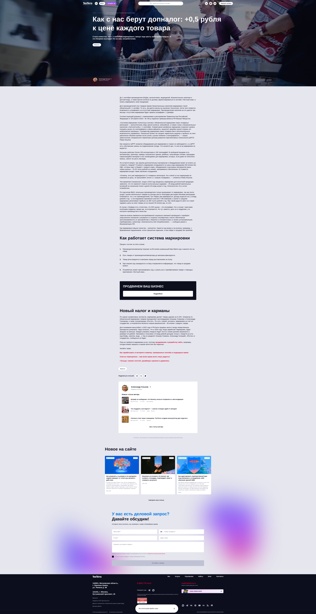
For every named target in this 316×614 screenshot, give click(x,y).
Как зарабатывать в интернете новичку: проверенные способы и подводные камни (154, 352)
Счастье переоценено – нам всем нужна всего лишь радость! (145, 357)
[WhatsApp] (145, 375)
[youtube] (199, 605)
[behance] (203, 605)
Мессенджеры (150, 401)
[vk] (191, 605)
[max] (210, 3)
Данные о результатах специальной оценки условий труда (108, 603)
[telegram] (214, 3)
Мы (169, 576)
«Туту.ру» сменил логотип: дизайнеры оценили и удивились (144, 361)
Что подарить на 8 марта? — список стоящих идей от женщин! (154, 409)
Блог (209, 576)
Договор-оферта (97, 606)
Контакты (219, 576)
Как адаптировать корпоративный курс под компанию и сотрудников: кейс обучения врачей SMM (192, 478)
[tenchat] (211, 605)
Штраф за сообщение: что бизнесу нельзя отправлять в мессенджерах (157, 399)
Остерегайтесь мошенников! (116, 612)
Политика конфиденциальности (100, 612)
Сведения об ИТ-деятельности (101, 600)
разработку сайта (175, 342)
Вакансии (95, 598)
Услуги (177, 576)
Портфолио (189, 576)
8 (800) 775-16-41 (144, 583)
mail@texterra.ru (189, 583)
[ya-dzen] (195, 605)
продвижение (160, 342)
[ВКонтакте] (141, 375)
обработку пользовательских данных (156, 553)
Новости (122, 368)
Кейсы (179, 492)
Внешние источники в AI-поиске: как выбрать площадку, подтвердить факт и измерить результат (157, 478)
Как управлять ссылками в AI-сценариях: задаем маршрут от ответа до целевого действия (121, 478)
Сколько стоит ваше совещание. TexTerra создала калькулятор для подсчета (159, 418)
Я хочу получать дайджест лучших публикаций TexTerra (130, 556)
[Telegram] (136, 375)
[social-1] (207, 605)
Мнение (153, 411)
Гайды (148, 411)
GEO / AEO (108, 491)
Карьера (149, 420)
